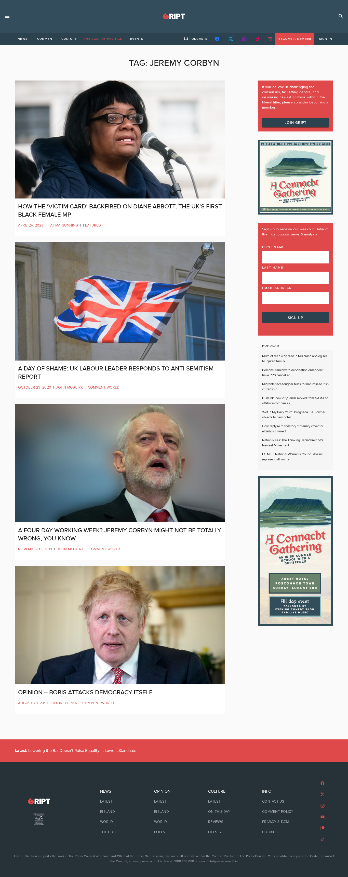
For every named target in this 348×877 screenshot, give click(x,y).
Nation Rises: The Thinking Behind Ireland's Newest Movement (292, 442)
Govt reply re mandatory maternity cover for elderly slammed (292, 428)
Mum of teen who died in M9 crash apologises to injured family (294, 358)
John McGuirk (69, 387)
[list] (120, 811)
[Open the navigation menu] (7, 16)
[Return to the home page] (39, 801)
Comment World (103, 387)
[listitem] (120, 801)
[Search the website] (341, 16)
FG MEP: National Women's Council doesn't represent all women (293, 456)
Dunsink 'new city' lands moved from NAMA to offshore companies (295, 400)
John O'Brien (64, 703)
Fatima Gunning (63, 225)
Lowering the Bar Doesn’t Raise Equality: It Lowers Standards (75, 750)
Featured (92, 225)
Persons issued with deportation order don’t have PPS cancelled (293, 372)
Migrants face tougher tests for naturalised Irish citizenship (295, 386)
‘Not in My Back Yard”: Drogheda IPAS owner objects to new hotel (293, 414)
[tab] (22, 39)
